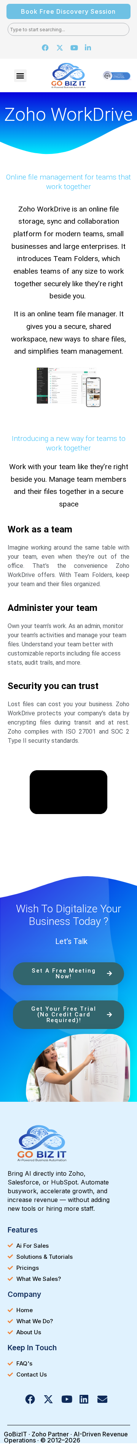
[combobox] (68, 29)
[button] (20, 75)
